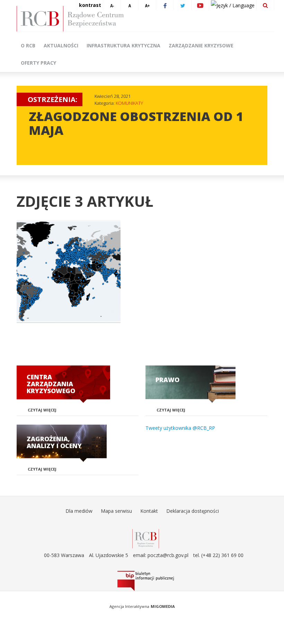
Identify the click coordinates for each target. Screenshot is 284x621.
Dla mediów (78, 511)
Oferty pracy (38, 62)
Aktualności (61, 45)
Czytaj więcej (42, 410)
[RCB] (145, 538)
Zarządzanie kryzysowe (201, 45)
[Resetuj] (129, 5)
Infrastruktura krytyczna (123, 45)
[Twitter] (182, 5)
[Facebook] (165, 5)
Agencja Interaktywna (129, 606)
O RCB (28, 45)
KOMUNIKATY (129, 103)
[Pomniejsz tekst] (112, 5)
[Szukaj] (265, 5)
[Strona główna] (145, 18)
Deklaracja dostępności (192, 511)
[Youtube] (200, 5)
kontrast (90, 5)
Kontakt (149, 511)
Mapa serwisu (116, 511)
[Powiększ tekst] (147, 5)
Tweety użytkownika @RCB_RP (180, 428)
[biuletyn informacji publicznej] (145, 581)
